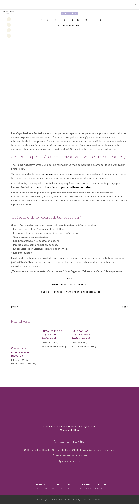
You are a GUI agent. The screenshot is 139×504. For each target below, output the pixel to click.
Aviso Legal (42, 499)
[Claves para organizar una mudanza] (24, 336)
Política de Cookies (61, 499)
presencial (51, 174)
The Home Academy (71, 26)
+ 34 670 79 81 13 (71, 461)
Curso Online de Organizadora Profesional (51, 334)
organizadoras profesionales (69, 284)
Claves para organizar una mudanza (20, 351)
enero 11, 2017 (79, 342)
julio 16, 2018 (69, 13)
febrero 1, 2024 (19, 360)
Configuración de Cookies (86, 499)
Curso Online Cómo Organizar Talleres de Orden (62, 187)
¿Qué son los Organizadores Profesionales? (81, 334)
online (68, 174)
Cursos (58, 292)
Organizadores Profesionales (82, 292)
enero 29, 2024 (49, 342)
